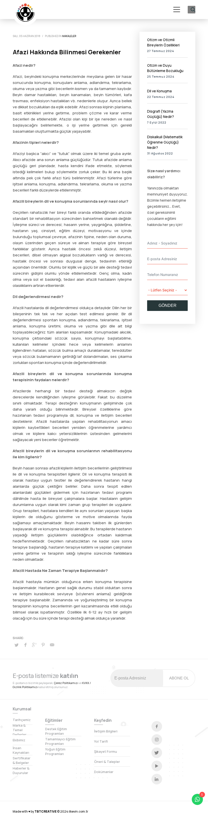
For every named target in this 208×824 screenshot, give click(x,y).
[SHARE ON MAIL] (52, 644)
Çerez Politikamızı (66, 683)
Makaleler (69, 36)
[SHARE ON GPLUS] (34, 644)
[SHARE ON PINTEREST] (43, 644)
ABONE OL (179, 678)
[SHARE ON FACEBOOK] (25, 644)
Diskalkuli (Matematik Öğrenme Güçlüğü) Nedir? (165, 142)
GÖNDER (168, 305)
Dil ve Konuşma (159, 91)
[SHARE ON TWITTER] (16, 645)
